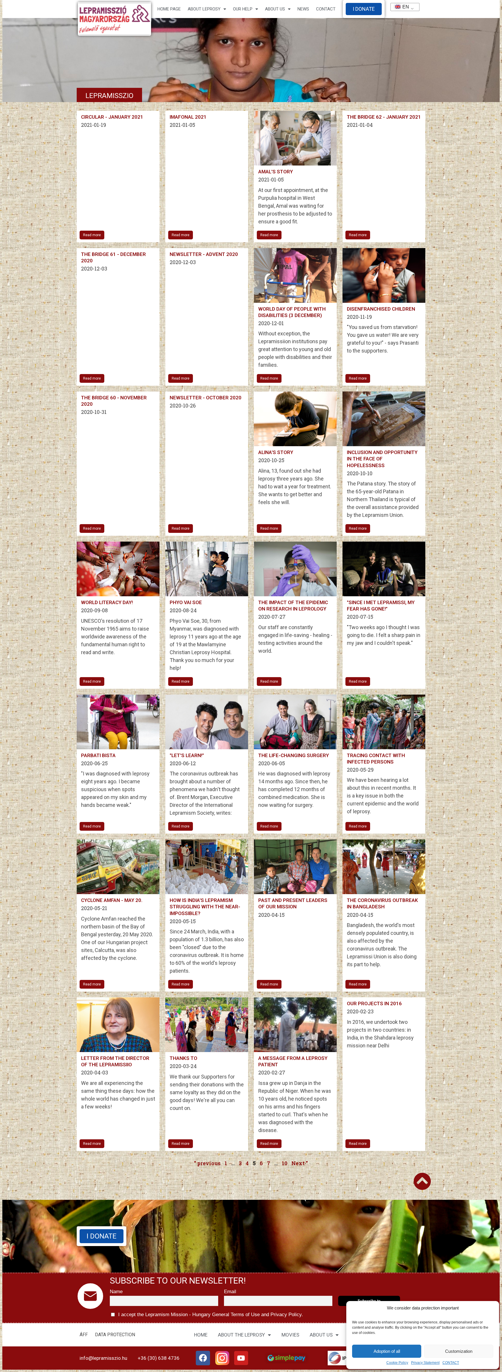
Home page (169, 9)
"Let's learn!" (187, 755)
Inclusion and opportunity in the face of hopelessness (382, 458)
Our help (242, 9)
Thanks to (183, 1058)
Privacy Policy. (286, 1314)
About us (275, 9)
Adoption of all (387, 1351)
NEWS (303, 9)
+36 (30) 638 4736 (159, 1358)
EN (403, 6)
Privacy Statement (425, 1363)
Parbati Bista (98, 755)
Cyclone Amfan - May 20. (111, 900)
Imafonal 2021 (188, 117)
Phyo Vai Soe (186, 602)
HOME (200, 1335)
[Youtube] (241, 1358)
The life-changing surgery (293, 755)
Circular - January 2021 (112, 117)
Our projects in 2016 (374, 1003)
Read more (92, 235)
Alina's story (275, 452)
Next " (299, 1163)
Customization (458, 1351)
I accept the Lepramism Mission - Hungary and (210, 1314)
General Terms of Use (236, 1314)
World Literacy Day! (107, 602)
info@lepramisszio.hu (103, 1358)
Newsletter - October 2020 (205, 398)
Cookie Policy (397, 1363)
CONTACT (450, 1363)
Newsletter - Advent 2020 (204, 254)
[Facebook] (203, 1358)
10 (284, 1163)
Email (230, 1291)
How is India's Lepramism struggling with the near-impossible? (205, 906)
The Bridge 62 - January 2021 (384, 117)
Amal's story (275, 172)
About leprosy (204, 9)
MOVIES (290, 1335)
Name (116, 1291)
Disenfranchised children (381, 309)
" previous (207, 1163)
